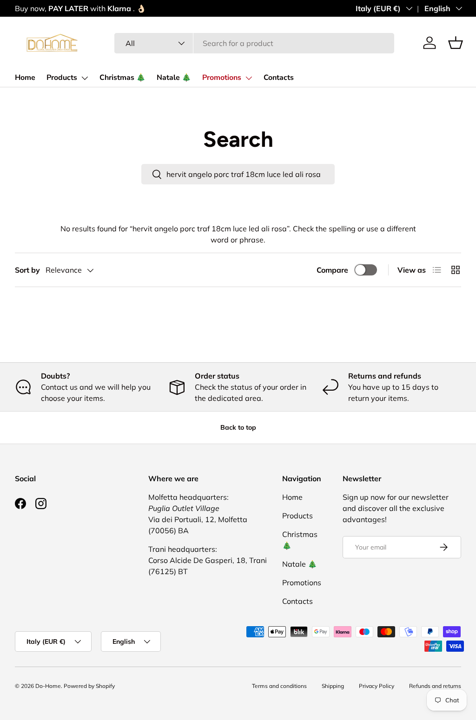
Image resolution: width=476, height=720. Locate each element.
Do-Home (48, 685)
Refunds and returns (435, 685)
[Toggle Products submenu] (84, 78)
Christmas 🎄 (122, 77)
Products (61, 77)
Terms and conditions (279, 685)
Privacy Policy (376, 685)
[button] (455, 43)
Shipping (333, 685)
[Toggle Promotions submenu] (248, 78)
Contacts (279, 77)
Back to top (238, 427)
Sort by (27, 270)
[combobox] (254, 43)
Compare (332, 270)
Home (25, 77)
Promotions (221, 77)
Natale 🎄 (174, 77)
